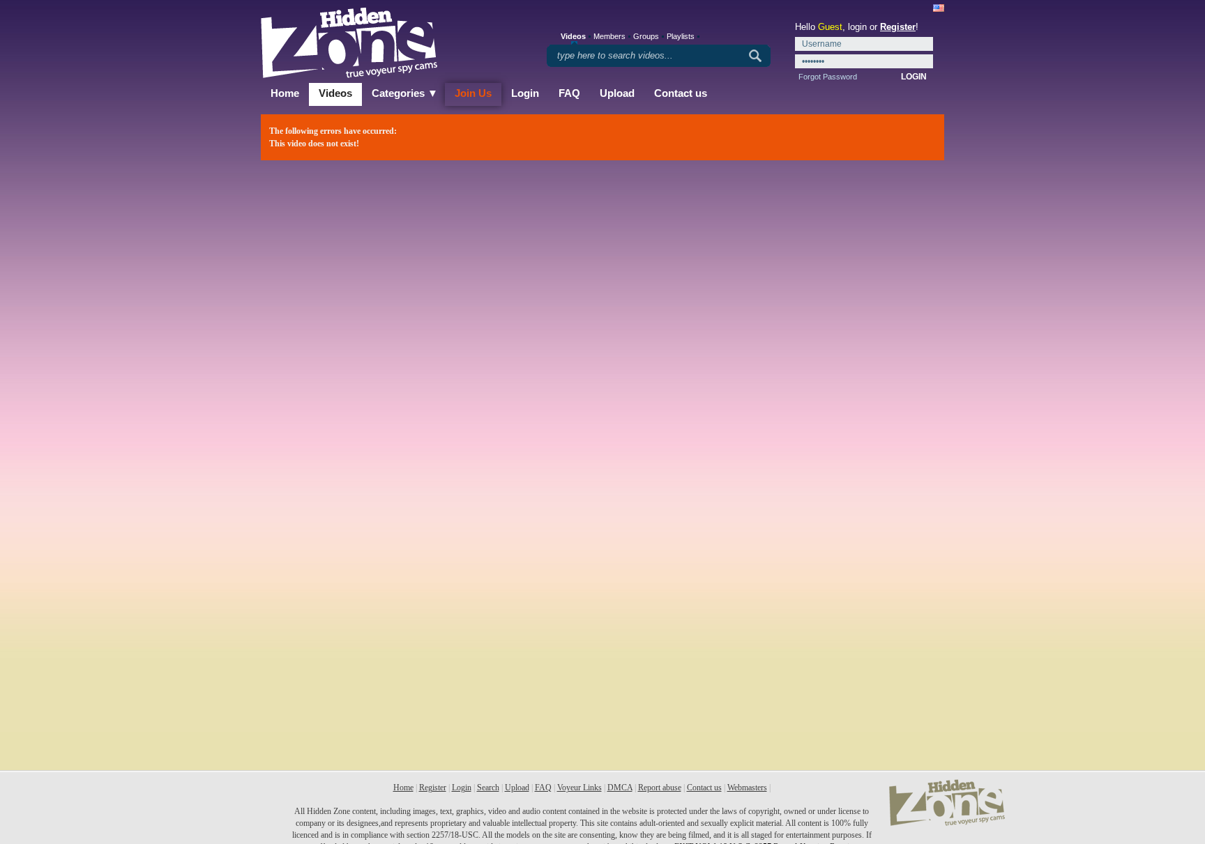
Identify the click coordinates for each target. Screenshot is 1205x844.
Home (285, 93)
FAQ (569, 93)
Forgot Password (827, 76)
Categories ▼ (405, 93)
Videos (335, 93)
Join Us (473, 93)
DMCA (619, 787)
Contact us (680, 93)
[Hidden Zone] (947, 823)
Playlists (681, 36)
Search (488, 787)
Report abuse (659, 787)
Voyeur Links (579, 787)
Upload (617, 93)
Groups (646, 36)
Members (609, 36)
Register (898, 27)
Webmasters (747, 787)
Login (525, 93)
